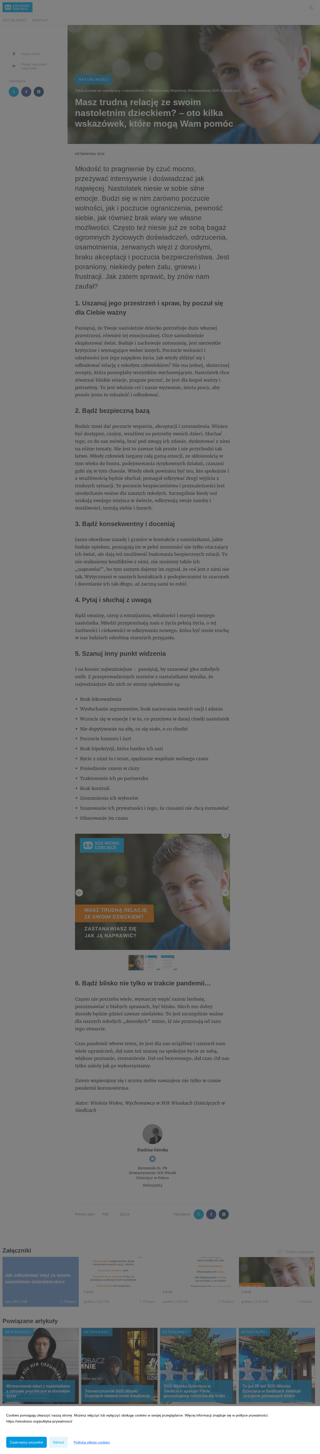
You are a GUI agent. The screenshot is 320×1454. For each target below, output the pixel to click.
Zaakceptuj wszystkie (26, 1442)
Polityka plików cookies (92, 1442)
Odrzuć (58, 1442)
